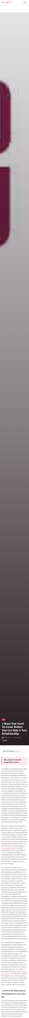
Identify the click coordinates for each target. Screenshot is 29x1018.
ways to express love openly (9, 848)
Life (4, 719)
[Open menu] (2, 2)
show (17, 751)
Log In (24, 2)
